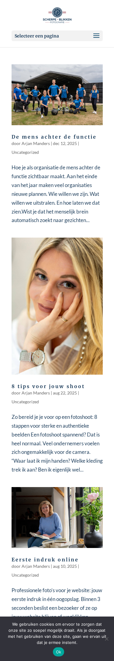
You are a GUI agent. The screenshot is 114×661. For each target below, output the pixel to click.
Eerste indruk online (45, 560)
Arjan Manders (36, 143)
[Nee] (106, 639)
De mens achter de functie (54, 137)
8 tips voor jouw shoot (48, 386)
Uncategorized (25, 152)
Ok (58, 651)
